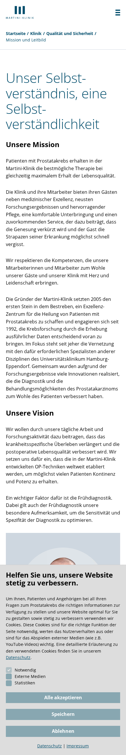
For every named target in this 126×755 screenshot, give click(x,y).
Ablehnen (63, 731)
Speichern (63, 714)
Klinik (36, 33)
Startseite (15, 33)
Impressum (78, 746)
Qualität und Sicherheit (69, 33)
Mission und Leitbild (26, 40)
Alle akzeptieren (63, 697)
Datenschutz (18, 657)
